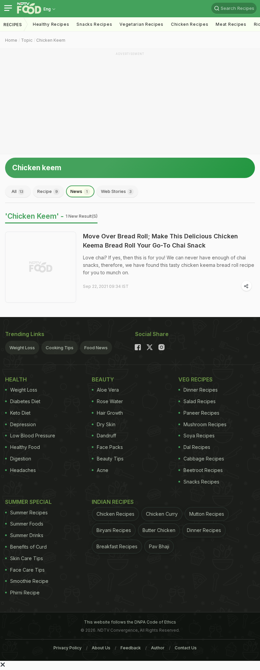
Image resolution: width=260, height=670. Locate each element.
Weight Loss (22, 347)
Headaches (23, 470)
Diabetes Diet (25, 401)
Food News (96, 347)
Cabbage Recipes (203, 458)
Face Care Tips (27, 570)
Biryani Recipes (113, 530)
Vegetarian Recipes (142, 24)
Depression (23, 424)
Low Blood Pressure (32, 435)
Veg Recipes (195, 379)
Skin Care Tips (26, 558)
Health (16, 379)
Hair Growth (110, 413)
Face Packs (110, 447)
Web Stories (116, 191)
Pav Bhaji (159, 546)
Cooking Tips (59, 347)
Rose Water (110, 401)
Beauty (103, 379)
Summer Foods (26, 524)
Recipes (12, 24)
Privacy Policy (67, 647)
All (17, 191)
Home (11, 40)
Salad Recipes (199, 401)
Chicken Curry (162, 514)
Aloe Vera (108, 390)
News (79, 191)
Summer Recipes (29, 512)
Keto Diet (20, 413)
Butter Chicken (159, 530)
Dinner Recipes (200, 390)
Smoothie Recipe (29, 581)
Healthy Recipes (51, 24)
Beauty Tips (110, 458)
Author (158, 647)
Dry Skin (106, 424)
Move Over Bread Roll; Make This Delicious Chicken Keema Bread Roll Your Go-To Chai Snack (160, 241)
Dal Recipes (196, 447)
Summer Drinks (26, 535)
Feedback (131, 647)
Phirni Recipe (25, 592)
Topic (26, 40)
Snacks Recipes (94, 24)
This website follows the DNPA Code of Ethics (130, 622)
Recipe (47, 191)
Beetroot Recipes (203, 470)
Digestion (20, 458)
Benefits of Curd (28, 547)
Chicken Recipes (190, 24)
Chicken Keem (50, 40)
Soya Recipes (199, 435)
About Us (101, 647)
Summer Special (28, 501)
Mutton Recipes (206, 514)
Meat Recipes (231, 24)
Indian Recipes (113, 501)
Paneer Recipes (201, 413)
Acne (102, 470)
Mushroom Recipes (204, 424)
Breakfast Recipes (116, 546)
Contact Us (186, 647)
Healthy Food (25, 447)
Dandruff (106, 435)
